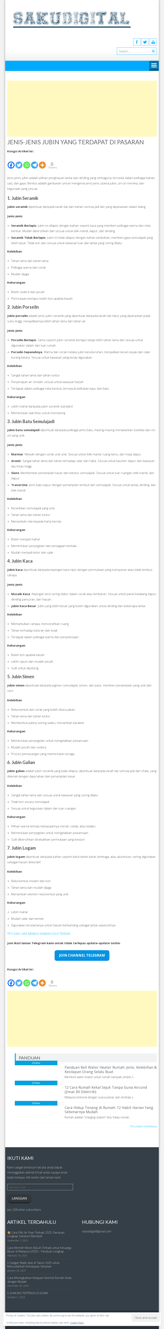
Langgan (19, 1198)
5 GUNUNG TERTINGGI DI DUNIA (27, 1293)
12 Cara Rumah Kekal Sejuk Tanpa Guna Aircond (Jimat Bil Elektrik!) (106, 1089)
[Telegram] (34, 162)
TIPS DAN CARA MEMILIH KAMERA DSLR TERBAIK (38, 934)
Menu (154, 65)
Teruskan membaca (143, 1126)
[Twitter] (145, 41)
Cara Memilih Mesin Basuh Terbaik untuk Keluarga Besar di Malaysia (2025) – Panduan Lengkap (39, 1249)
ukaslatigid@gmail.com (96, 1231)
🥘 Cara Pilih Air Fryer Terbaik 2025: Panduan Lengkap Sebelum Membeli (35, 1234)
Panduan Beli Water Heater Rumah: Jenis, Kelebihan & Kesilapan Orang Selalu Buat (111, 1069)
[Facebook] (136, 41)
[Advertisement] (82, 109)
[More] (42, 162)
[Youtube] (153, 41)
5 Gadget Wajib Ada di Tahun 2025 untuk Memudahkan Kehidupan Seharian (33, 1264)
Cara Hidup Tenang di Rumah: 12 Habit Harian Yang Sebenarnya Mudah (109, 1109)
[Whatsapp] (26, 162)
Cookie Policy (77, 1322)
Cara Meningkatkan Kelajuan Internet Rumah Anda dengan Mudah (39, 1279)
